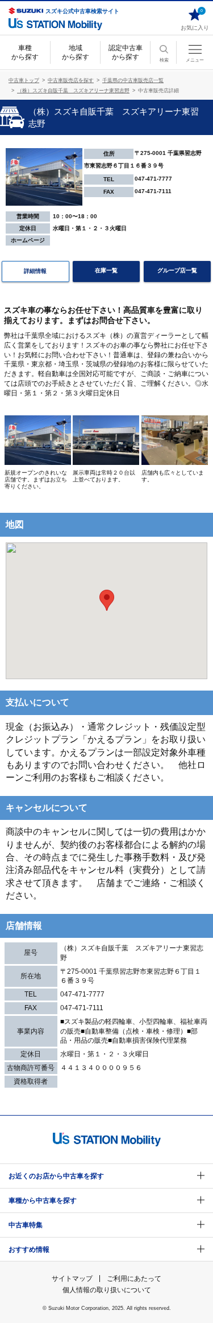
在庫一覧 (106, 270)
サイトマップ (72, 1279)
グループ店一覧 (177, 270)
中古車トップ (24, 80)
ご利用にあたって (134, 1279)
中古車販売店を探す (71, 80)
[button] (107, 600)
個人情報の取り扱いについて (106, 1290)
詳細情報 (35, 271)
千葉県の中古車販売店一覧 (133, 80)
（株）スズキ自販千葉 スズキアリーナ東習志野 (73, 90)
